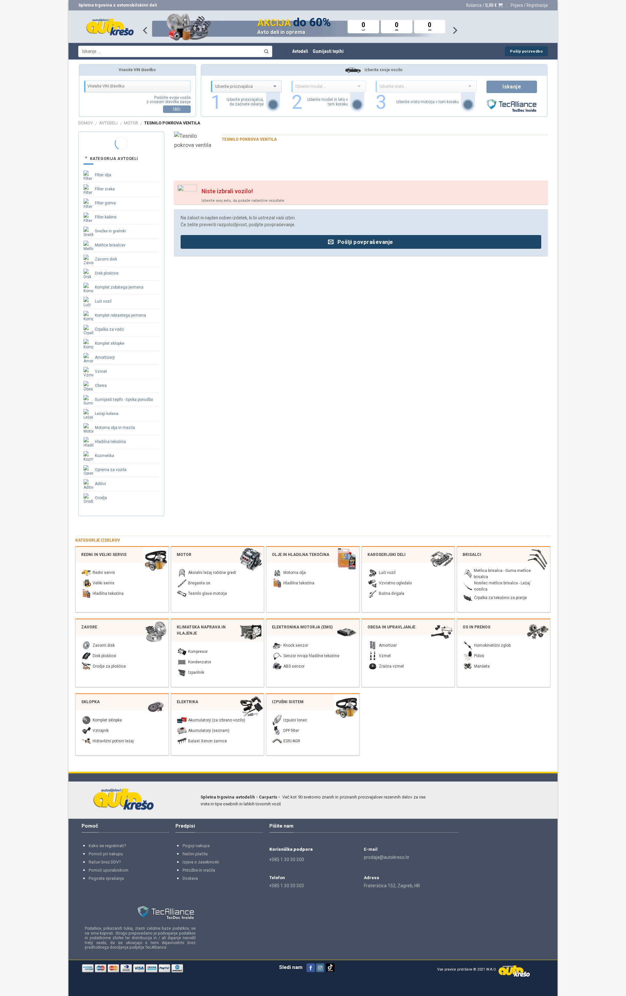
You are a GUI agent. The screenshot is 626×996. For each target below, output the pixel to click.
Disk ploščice (106, 273)
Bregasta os (199, 583)
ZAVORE (89, 627)
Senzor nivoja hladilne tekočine (311, 656)
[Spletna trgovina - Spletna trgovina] (110, 27)
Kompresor (198, 651)
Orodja (101, 498)
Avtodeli (300, 51)
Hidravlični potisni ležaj (113, 741)
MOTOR (131, 122)
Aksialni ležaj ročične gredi (212, 572)
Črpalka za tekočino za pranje (500, 597)
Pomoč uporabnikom (108, 870)
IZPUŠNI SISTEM (288, 702)
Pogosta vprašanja (106, 878)
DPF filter (291, 730)
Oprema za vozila (111, 469)
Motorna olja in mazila (115, 427)
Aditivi (100, 484)
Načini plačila (195, 853)
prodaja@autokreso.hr (387, 857)
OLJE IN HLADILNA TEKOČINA (300, 554)
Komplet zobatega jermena (119, 287)
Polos (479, 656)
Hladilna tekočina (110, 441)
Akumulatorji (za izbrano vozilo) (216, 720)
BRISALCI (472, 554)
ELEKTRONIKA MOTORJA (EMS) (302, 627)
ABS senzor (294, 666)
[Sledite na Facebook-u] (310, 967)
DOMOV (85, 122)
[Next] (454, 30)
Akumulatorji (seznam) (209, 730)
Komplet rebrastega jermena (120, 315)
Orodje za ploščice (109, 666)
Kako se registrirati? (107, 845)
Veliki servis (103, 583)
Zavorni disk (106, 259)
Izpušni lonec (295, 720)
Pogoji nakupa (196, 845)
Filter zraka (105, 189)
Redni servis (104, 572)
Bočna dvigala (391, 593)
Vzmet (101, 371)
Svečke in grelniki (110, 231)
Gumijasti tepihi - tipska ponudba (124, 399)
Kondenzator (199, 662)
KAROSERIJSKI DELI (386, 554)
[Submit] (266, 51)
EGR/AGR (291, 741)
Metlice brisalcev (110, 245)
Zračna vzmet (391, 666)
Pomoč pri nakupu (106, 853)
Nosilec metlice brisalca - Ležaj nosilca (502, 586)
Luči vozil (103, 301)
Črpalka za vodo (109, 329)
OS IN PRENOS (476, 627)
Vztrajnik (101, 730)
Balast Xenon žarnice (207, 741)
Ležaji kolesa (106, 413)
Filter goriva (105, 203)
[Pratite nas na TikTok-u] (330, 971)
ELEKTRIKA (187, 702)
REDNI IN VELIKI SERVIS (104, 554)
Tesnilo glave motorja (207, 593)
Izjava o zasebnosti (201, 862)
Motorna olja (294, 572)
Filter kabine (105, 217)
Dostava (190, 878)
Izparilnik (196, 672)
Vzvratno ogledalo (395, 583)
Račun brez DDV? (105, 862)
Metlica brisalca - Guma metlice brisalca (502, 573)
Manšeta (482, 666)
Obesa (101, 385)
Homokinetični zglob (492, 645)
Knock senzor (295, 645)
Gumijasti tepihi (328, 51)
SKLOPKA (90, 702)
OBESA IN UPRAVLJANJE (391, 627)
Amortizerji (105, 357)
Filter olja (103, 175)
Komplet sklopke (109, 343)
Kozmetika (104, 455)
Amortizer (388, 645)
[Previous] (146, 30)
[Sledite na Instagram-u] (320, 967)
